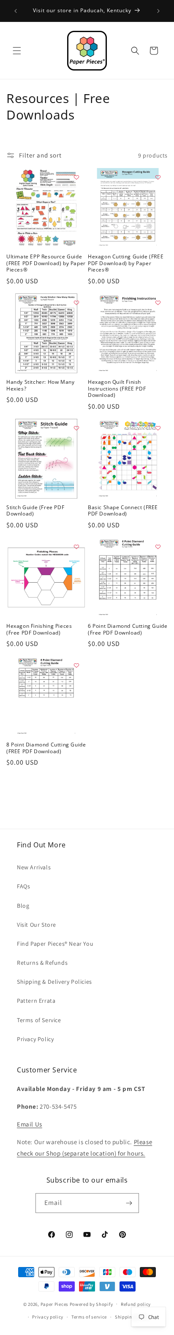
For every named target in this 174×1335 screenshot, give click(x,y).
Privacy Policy (35, 1039)
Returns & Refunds (42, 962)
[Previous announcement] (15, 11)
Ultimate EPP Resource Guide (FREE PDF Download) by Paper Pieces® (46, 263)
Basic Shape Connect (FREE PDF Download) (123, 510)
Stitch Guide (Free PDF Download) (35, 510)
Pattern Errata (36, 1000)
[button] (17, 50)
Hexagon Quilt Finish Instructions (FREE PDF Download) (117, 389)
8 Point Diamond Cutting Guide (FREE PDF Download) (46, 747)
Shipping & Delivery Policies (54, 981)
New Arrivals (34, 867)
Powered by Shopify (91, 1304)
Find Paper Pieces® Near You (55, 943)
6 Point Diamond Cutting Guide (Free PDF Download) (127, 629)
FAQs (23, 886)
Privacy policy (47, 1317)
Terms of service (89, 1317)
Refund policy (136, 1304)
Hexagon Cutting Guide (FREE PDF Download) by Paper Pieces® (125, 263)
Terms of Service (39, 1020)
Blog (23, 905)
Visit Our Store (36, 924)
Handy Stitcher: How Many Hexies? (40, 385)
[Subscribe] (129, 1203)
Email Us (29, 1124)
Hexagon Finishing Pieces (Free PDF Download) (39, 629)
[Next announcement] (158, 11)
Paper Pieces (54, 1304)
